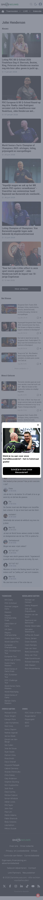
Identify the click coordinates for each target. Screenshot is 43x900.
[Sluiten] (38, 425)
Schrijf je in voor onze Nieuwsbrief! (21, 471)
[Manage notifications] (38, 895)
